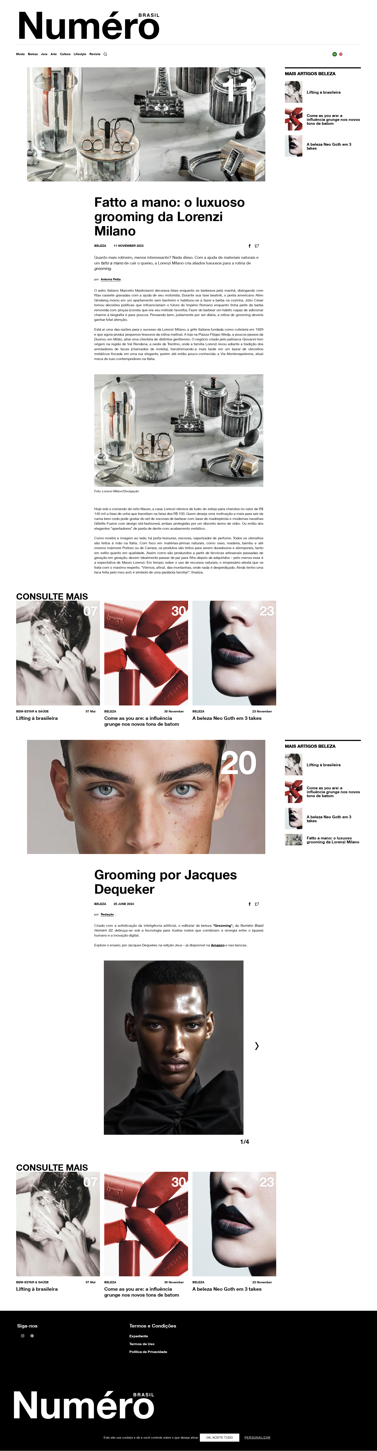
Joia (44, 54)
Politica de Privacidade (148, 1352)
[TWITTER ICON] (257, 246)
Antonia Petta (111, 279)
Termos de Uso (141, 1344)
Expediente (138, 1336)
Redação (107, 914)
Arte (54, 54)
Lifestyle (80, 54)
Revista (94, 54)
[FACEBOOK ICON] (249, 246)
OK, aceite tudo (219, 1437)
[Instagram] (22, 1336)
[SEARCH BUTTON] (110, 54)
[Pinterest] (32, 1336)
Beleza (33, 54)
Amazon (217, 945)
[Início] (82, 1406)
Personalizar (258, 1437)
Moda (20, 54)
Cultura (65, 54)
